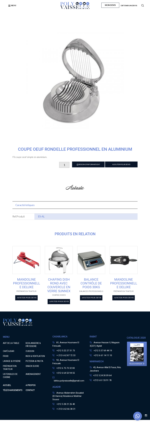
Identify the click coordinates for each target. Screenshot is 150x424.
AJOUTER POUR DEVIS (121, 164)
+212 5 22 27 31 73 (65, 350)
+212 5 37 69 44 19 (103, 350)
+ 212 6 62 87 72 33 (65, 355)
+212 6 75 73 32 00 (65, 368)
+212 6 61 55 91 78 (102, 380)
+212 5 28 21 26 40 (65, 404)
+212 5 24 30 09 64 (102, 375)
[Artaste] (75, 196)
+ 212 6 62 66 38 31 (65, 409)
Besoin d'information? (89, 164)
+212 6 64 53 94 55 (65, 373)
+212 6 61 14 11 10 (103, 355)
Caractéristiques (25, 205)
